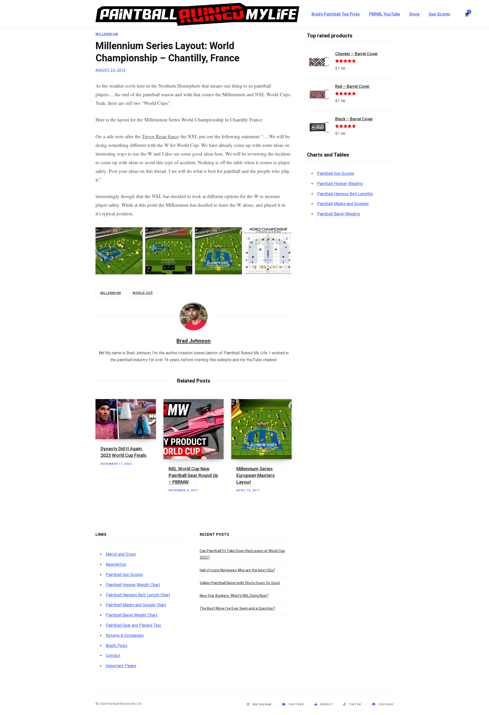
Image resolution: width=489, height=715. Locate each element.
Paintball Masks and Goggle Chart (136, 604)
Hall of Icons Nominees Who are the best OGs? (237, 570)
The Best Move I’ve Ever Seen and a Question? (237, 608)
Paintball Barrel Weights (338, 214)
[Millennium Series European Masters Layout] (261, 429)
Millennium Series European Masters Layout (255, 475)
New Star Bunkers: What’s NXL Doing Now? (234, 596)
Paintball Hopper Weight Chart (133, 584)
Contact (113, 655)
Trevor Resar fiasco (160, 136)
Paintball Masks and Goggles (343, 203)
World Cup (143, 293)
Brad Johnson (193, 341)
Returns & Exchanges (125, 635)
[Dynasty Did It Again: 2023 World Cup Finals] (126, 419)
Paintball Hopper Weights (340, 183)
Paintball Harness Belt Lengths (345, 193)
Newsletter (116, 564)
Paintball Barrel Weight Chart (131, 615)
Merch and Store (121, 554)
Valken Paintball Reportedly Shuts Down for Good (240, 583)
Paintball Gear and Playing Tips (133, 625)
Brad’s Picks (116, 645)
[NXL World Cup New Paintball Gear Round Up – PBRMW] (194, 429)
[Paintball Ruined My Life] (197, 14)
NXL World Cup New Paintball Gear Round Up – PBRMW (193, 475)
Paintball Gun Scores (335, 173)
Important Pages (121, 665)
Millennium (107, 34)
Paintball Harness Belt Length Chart (138, 595)
